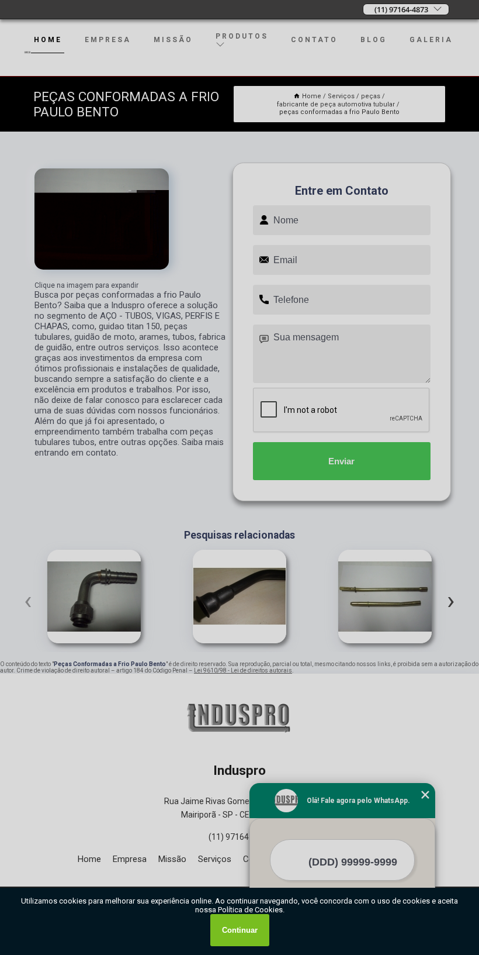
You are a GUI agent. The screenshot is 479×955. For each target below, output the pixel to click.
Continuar (240, 930)
